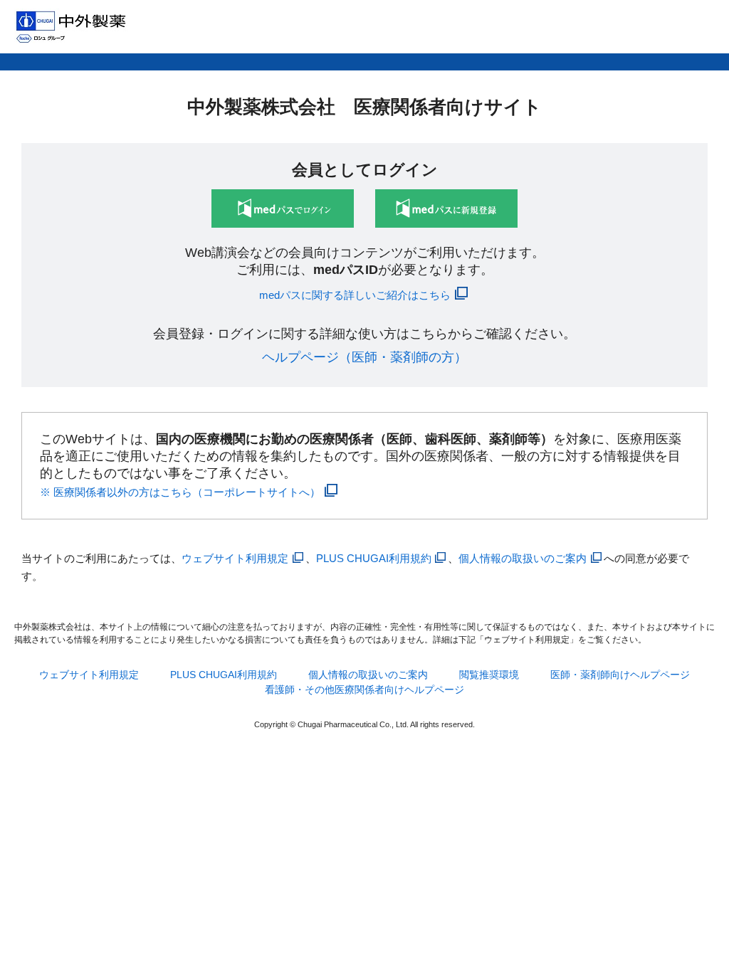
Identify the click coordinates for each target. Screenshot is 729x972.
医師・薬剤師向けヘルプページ (620, 674)
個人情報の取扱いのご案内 (522, 558)
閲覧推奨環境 (489, 674)
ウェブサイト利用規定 (235, 558)
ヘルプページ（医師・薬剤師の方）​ (364, 357)
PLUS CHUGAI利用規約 (373, 558)
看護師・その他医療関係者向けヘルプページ (364, 689)
